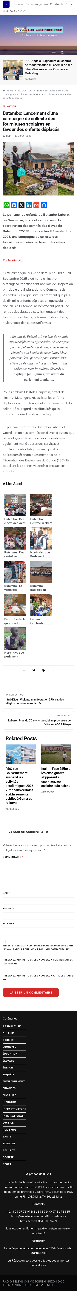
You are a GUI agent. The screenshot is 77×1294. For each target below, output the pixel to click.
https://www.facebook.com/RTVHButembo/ (38, 1216)
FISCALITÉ (9, 1095)
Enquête (8, 1074)
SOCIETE (8, 1157)
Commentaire (13, 857)
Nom (6, 893)
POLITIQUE (9, 1129)
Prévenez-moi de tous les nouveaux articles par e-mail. (38, 977)
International (13, 1115)
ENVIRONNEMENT (14, 1081)
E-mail (8, 908)
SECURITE (9, 1150)
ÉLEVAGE (8, 1060)
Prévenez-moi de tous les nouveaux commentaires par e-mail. (38, 961)
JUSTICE (8, 1122)
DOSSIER (8, 1040)
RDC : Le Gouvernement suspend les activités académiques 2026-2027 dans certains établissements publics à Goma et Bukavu (20, 786)
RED (8, 136)
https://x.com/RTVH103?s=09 (38, 1221)
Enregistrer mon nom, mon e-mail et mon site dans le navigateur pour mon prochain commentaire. (38, 947)
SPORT (7, 1164)
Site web (9, 923)
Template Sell (43, 1285)
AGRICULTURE (12, 1026)
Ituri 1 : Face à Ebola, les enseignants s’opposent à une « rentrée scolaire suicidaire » (56, 777)
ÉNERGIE (8, 1067)
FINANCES (9, 1088)
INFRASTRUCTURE (14, 1109)
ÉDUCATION (9, 106)
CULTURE (8, 1033)
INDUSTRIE (9, 1102)
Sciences (9, 1143)
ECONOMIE (9, 1046)
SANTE (7, 1136)
